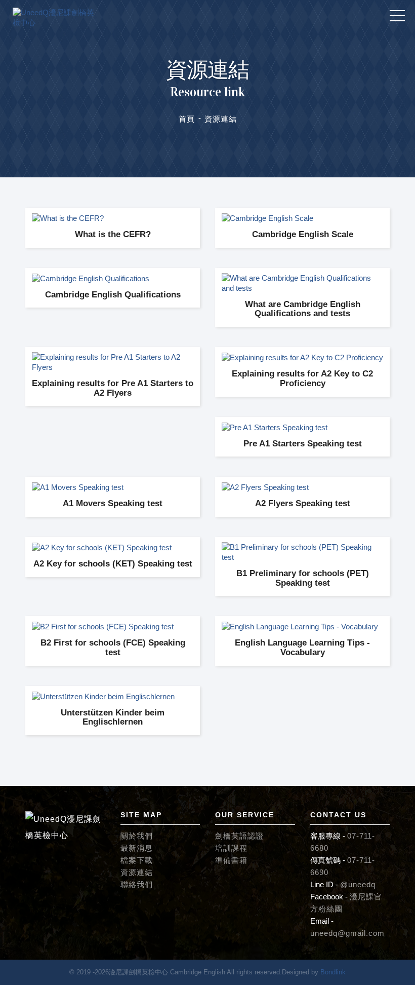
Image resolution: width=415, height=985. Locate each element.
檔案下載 (136, 860)
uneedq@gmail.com (347, 933)
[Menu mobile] (397, 17)
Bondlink (333, 972)
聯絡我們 (136, 884)
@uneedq (358, 884)
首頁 (187, 119)
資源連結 (136, 872)
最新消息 (136, 848)
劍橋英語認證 (239, 835)
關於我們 (136, 835)
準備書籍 (231, 860)
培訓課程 (231, 848)
